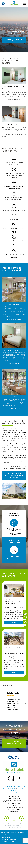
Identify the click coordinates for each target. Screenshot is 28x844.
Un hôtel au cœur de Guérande (14, 807)
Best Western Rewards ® (14, 809)
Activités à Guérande (14, 798)
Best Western (14, 811)
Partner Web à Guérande (14, 834)
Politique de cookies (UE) (8, 841)
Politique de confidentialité (8, 839)
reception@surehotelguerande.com (14, 792)
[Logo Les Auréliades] (14, 4)
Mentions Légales (6, 837)
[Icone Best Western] (3, 3)
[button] (25, 702)
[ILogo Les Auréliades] (14, 767)
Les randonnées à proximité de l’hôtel (12, 801)
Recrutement (14, 805)
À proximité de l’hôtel (14, 796)
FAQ (8, 803)
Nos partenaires (16, 803)
